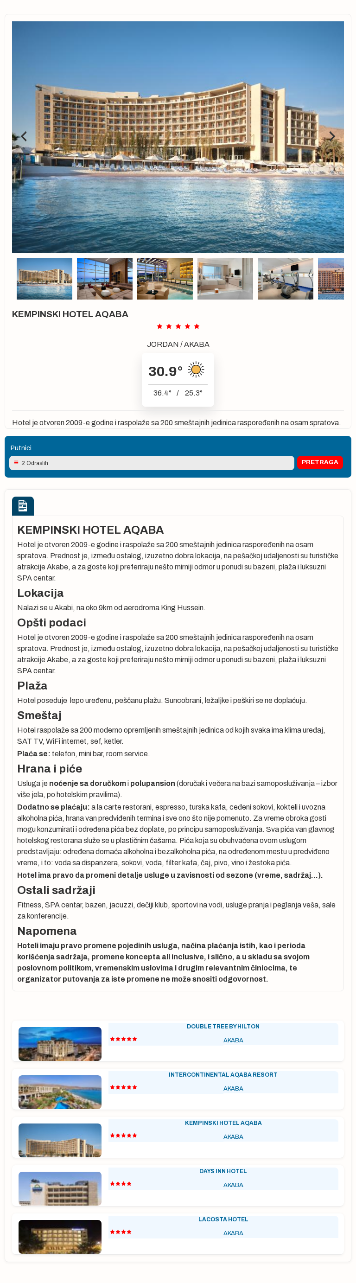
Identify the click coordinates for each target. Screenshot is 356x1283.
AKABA (197, 344)
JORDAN (163, 344)
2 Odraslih (34, 463)
